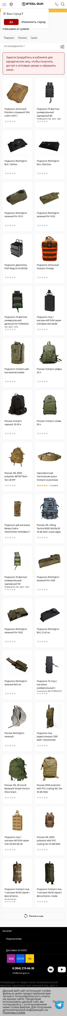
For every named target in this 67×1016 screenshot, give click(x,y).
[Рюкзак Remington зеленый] (17, 717)
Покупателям (13, 938)
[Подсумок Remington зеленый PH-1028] (50, 561)
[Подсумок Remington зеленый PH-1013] (17, 196)
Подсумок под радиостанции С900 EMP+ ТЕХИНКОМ (47, 736)
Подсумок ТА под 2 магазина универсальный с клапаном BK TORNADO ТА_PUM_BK (49, 687)
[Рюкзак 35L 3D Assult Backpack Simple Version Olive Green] (17, 769)
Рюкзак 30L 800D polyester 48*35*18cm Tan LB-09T (15, 476)
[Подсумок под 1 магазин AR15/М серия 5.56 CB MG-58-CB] (17, 821)
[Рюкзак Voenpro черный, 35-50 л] (17, 404)
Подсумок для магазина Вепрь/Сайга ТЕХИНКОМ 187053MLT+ (17, 528)
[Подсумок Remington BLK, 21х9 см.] (50, 613)
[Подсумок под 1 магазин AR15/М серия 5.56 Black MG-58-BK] (50, 300)
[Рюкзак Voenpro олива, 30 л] (50, 404)
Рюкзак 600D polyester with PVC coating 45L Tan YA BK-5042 (49, 788)
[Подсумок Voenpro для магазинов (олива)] (17, 352)
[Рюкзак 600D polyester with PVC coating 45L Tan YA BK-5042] (50, 769)
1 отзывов (53, 485)
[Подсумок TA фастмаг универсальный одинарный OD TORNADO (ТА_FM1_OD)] (17, 561)
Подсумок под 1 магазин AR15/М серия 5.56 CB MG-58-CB (16, 840)
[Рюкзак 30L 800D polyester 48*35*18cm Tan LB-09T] (17, 457)
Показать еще (36, 916)
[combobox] (14, 46)
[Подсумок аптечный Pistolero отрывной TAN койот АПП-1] (17, 92)
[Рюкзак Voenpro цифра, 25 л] (50, 352)
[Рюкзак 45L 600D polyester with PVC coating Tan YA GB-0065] (50, 821)
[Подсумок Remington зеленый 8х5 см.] (17, 665)
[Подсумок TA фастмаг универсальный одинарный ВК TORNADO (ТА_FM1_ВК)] (50, 92)
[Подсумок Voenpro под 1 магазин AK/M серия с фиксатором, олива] (50, 873)
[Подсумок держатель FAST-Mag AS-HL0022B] (17, 248)
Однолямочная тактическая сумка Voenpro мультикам (47, 476)
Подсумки (9, 37)
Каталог (7, 931)
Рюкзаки (22, 37)
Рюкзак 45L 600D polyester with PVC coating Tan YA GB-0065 (48, 840)
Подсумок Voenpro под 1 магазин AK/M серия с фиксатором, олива (49, 892)
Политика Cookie (14, 1012)
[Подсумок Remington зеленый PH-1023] (50, 196)
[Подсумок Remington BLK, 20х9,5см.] (50, 144)
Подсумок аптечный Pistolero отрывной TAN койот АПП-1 (17, 112)
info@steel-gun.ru (20, 973)
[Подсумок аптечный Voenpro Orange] (50, 248)
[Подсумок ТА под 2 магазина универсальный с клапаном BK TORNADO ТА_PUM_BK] (50, 665)
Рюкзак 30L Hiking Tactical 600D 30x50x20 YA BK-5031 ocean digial (48, 528)
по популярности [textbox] (13, 46)
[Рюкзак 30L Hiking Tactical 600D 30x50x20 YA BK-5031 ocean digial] (50, 509)
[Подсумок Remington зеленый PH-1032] (17, 613)
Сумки (34, 37)
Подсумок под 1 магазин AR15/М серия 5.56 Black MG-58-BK (49, 320)
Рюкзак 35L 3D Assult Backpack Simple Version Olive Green (17, 788)
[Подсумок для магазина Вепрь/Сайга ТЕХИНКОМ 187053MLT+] (17, 509)
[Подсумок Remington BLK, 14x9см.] (17, 144)
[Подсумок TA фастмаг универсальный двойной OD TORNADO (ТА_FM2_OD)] (17, 300)
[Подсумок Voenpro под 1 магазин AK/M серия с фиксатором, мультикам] (17, 873)
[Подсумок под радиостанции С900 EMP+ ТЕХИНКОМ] (50, 717)
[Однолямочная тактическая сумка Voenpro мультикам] (50, 457)
